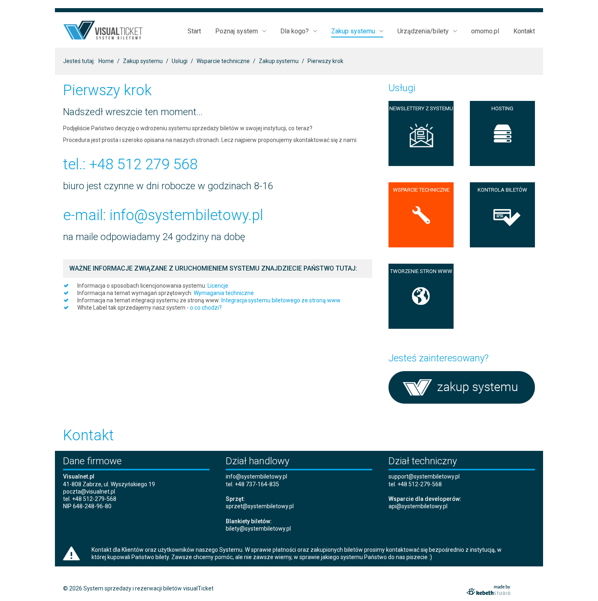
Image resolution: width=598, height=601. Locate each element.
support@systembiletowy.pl (424, 476)
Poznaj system (236, 31)
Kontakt (524, 31)
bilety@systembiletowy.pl (258, 528)
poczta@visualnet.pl (89, 491)
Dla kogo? (294, 31)
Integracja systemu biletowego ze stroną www (280, 300)
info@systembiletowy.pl (186, 215)
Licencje (217, 285)
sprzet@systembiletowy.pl (260, 506)
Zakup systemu (353, 31)
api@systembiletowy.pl (417, 506)
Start (194, 31)
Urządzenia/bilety (423, 31)
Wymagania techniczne (224, 293)
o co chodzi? (206, 307)
